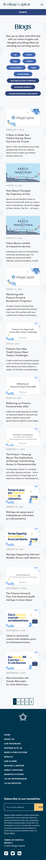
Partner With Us (13, 748)
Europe (29, 61)
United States (23, 74)
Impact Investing (13, 770)
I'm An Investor (12, 783)
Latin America (16, 67)
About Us (9, 739)
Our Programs (12, 743)
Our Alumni (10, 761)
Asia (15, 61)
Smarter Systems (14, 774)
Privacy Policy (9, 833)
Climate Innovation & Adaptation (23, 93)
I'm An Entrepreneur (15, 778)
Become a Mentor (14, 765)
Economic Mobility (23, 87)
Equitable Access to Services (23, 80)
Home (7, 734)
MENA (33, 67)
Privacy (8, 842)
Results (8, 756)
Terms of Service (14, 840)
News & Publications (15, 752)
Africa (29, 54)
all (15, 54)
